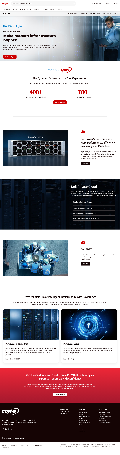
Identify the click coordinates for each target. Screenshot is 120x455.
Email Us (22, 438)
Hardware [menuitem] (7, 9)
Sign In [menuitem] (108, 3)
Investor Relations (83, 420)
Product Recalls (102, 418)
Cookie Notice (24, 445)
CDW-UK (74, 438)
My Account (63, 409)
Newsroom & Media (83, 427)
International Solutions (84, 422)
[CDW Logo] (4, 3)
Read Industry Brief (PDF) (12, 359)
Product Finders (102, 420)
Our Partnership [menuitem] (72, 14)
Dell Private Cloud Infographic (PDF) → (84, 213)
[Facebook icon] (3, 429)
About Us (81, 414)
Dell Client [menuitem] (84, 14)
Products (63, 413)
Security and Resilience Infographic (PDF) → (86, 218)
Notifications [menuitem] (97, 3)
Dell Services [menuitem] (107, 14)
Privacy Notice (13, 445)
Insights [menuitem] (52, 9)
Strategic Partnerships (84, 429)
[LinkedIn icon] (6, 429)
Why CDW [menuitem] (59, 9)
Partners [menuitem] (45, 9)
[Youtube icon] (12, 429)
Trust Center (82, 431)
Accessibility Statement (84, 416)
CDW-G (64, 438)
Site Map (4, 445)
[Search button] (74, 3)
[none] (7, 9)
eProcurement (102, 414)
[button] (115, 3)
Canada (69, 438)
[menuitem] (92, 3)
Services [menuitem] (29, 9)
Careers (81, 418)
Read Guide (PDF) (68, 359)
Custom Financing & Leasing (105, 416)
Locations (81, 424)
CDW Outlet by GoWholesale (105, 422)
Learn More (85, 163)
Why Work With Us (83, 412)
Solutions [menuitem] (22, 9)
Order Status (64, 411)
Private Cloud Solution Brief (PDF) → (84, 208)
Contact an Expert (10, 57)
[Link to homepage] (4, 3)
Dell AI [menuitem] (116, 14)
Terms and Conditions (37, 445)
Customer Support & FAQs (104, 412)
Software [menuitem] (14, 9)
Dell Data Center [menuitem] (95, 14)
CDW (61, 438)
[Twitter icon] (9, 429)
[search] (41, 3)
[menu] (96, 3)
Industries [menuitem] (37, 9)
